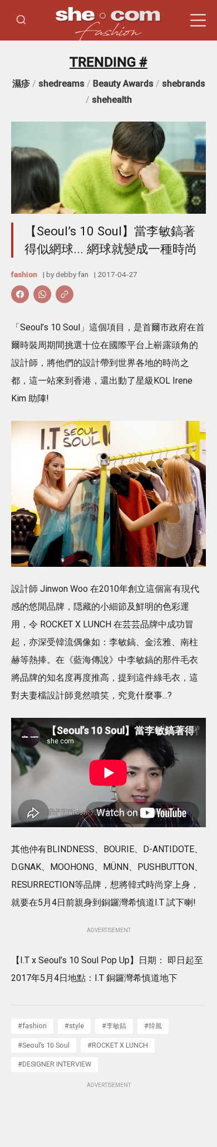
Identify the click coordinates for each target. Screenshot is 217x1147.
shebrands (183, 83)
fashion (24, 274)
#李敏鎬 (114, 1026)
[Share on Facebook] (20, 294)
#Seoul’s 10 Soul (44, 1045)
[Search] (21, 20)
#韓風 (153, 1026)
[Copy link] (64, 294)
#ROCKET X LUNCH (117, 1045)
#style (74, 1026)
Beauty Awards (123, 83)
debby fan (72, 274)
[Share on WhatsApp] (42, 294)
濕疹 (21, 83)
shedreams (61, 83)
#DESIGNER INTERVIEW (54, 1064)
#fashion (32, 1026)
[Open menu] (198, 20)
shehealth (112, 99)
